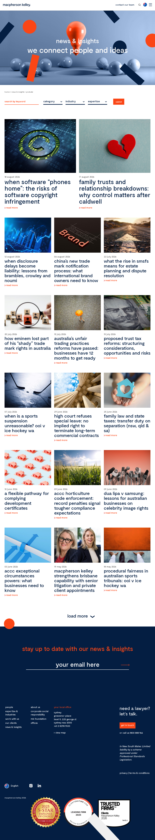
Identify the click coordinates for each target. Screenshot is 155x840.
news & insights (13, 726)
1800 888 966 (136, 732)
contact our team (124, 4)
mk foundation (38, 718)
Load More (77, 615)
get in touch (127, 725)
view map (60, 732)
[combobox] (53, 101)
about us (35, 707)
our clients (11, 722)
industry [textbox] (71, 101)
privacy (123, 772)
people (9, 707)
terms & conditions (139, 772)
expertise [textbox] (94, 101)
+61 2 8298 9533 (62, 725)
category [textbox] (49, 101)
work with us (12, 718)
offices (34, 722)
